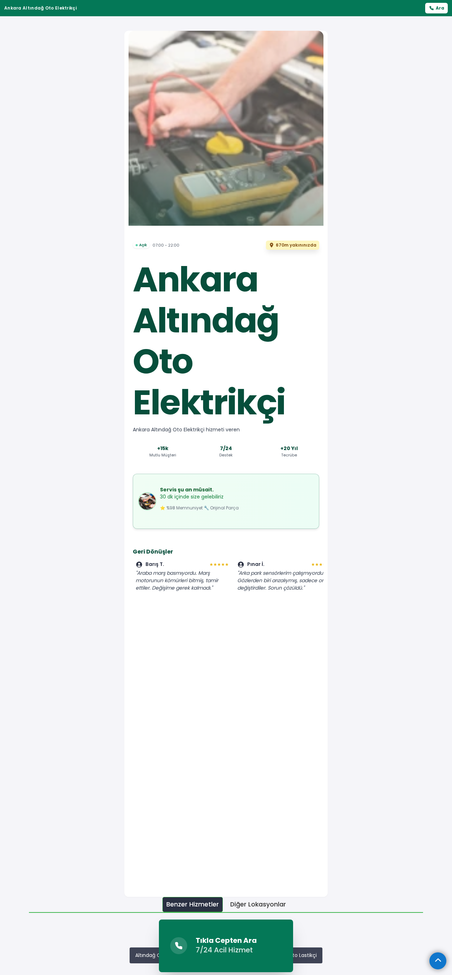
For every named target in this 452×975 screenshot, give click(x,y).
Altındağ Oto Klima (158, 955)
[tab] (192, 904)
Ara (440, 8)
